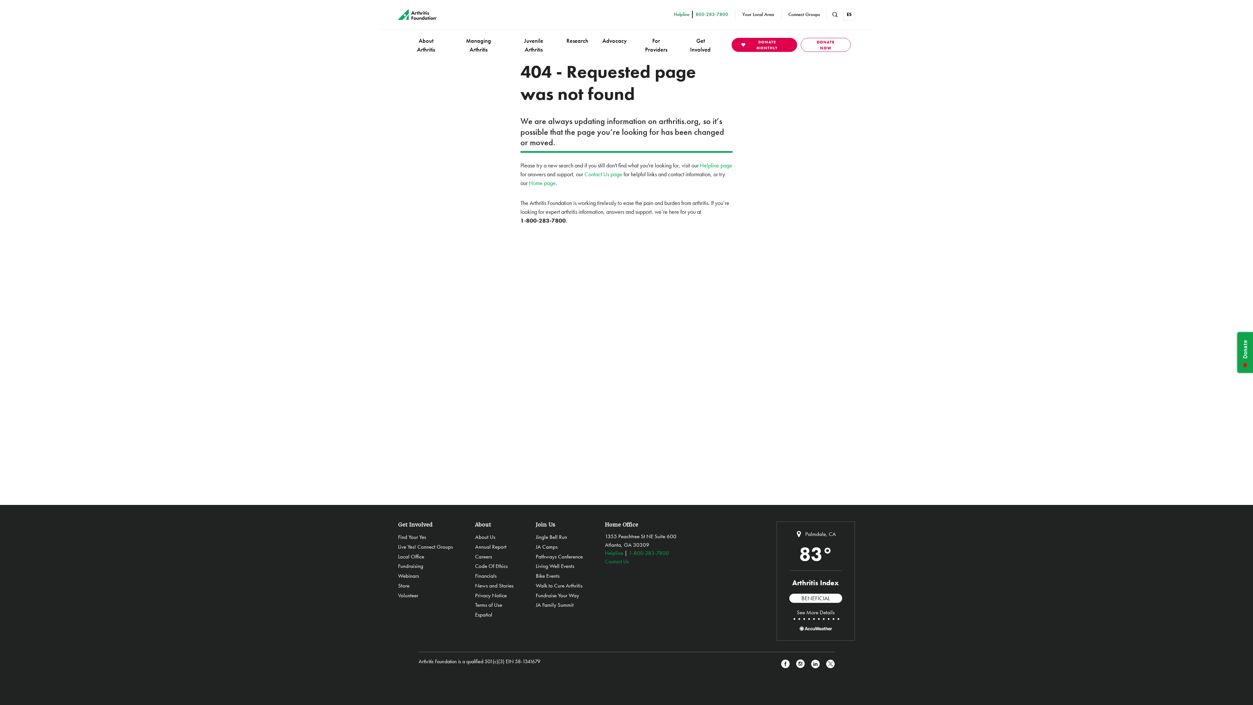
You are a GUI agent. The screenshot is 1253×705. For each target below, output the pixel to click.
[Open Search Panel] (835, 14)
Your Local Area (758, 14)
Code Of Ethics (491, 566)
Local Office (411, 556)
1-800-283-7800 (649, 552)
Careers (483, 556)
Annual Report (490, 546)
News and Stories (494, 585)
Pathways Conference (559, 556)
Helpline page (716, 165)
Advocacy (614, 40)
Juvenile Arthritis (533, 45)
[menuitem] (426, 45)
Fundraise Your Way (557, 595)
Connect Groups (804, 14)
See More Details (816, 612)
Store (404, 585)
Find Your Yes (412, 536)
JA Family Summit (555, 604)
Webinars (408, 575)
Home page (542, 183)
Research (577, 40)
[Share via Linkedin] (815, 664)
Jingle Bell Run (551, 536)
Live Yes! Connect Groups (425, 546)
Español (483, 614)
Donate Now (825, 45)
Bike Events (548, 575)
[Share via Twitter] (830, 664)
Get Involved (700, 45)
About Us (485, 536)
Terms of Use (488, 604)
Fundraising (410, 566)
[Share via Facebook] (785, 664)
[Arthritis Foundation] (417, 14)
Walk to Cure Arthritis (559, 585)
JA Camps (547, 546)
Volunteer (408, 595)
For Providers (656, 45)
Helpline (614, 552)
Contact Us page (603, 174)
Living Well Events (555, 566)
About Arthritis (426, 45)
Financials (486, 575)
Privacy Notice (491, 595)
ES (849, 14)
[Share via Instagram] (800, 664)
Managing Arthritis (478, 45)
